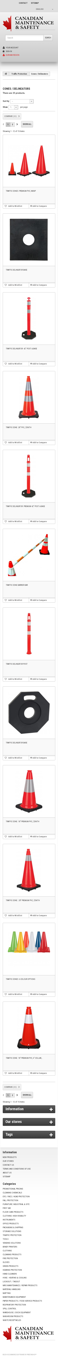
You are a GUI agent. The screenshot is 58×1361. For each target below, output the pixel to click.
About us (7, 1172)
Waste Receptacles (12, 1320)
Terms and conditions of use (17, 1169)
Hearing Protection (12, 1270)
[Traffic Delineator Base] (29, 239)
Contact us (8, 1165)
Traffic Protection (19, 74)
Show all (27, 124)
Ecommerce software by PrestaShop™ (22, 1355)
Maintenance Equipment (14, 1297)
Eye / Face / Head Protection (16, 1196)
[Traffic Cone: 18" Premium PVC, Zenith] (29, 791)
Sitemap (6, 1176)
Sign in (8, 51)
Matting (7, 1293)
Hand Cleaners (10, 1274)
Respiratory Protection (14, 1305)
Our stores (13, 1121)
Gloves (6, 1262)
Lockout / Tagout (11, 1281)
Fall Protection (10, 1200)
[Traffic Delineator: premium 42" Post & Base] (29, 476)
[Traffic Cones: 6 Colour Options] (29, 949)
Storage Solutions (12, 1231)
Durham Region (12, 55)
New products (10, 1157)
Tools (6, 1239)
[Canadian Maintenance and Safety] (29, 23)
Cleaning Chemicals (12, 1192)
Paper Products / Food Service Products (22, 1301)
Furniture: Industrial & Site (16, 1204)
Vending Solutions (12, 1243)
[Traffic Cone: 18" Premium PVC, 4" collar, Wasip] (29, 1028)
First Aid (7, 1208)
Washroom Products (13, 1316)
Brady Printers (10, 1247)
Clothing (7, 1250)
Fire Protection (10, 1258)
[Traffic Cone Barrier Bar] (29, 555)
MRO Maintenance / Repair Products (20, 1285)
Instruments (9, 1219)
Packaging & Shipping (13, 1227)
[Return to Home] (6, 74)
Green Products (10, 1266)
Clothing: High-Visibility (14, 1216)
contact (23, 3)
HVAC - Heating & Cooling (15, 1277)
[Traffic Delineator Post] (29, 633)
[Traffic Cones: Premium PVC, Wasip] (29, 161)
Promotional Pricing (13, 1189)
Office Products (11, 1223)
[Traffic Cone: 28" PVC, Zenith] (29, 397)
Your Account (12, 48)
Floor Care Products (13, 1212)
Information (14, 1109)
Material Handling (11, 1289)
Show (5, 107)
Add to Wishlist (15, 206)
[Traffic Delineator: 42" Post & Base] (29, 318)
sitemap (35, 3)
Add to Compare (39, 206)
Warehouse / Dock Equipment (17, 1312)
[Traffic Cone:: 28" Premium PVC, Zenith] (29, 870)
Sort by (6, 101)
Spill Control (9, 1308)
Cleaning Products (12, 1254)
